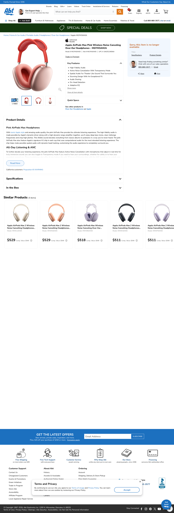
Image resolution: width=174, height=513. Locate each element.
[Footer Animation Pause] (170, 509)
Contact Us (13, 472)
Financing (124, 6)
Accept (127, 490)
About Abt (49, 468)
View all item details (75, 92)
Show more (71, 88)
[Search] (120, 12)
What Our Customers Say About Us (156, 2)
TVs (75, 20)
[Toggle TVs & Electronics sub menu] (83, 20)
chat (162, 21)
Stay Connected (132, 508)
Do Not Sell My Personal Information (74, 510)
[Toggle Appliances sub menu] (66, 20)
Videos (76, 6)
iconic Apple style (18, 132)
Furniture (44, 20)
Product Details (155, 55)
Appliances (61, 20)
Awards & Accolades (52, 475)
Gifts (62, 6)
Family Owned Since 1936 (14, 2)
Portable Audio (32, 35)
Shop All (11, 20)
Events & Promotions (17, 479)
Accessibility (53, 510)
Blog (56, 6)
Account (81, 472)
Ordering (82, 468)
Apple (88, 109)
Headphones (45, 35)
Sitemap (31, 510)
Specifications (136, 55)
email (168, 21)
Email (156, 67)
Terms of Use (8, 510)
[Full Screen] (60, 89)
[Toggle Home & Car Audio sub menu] (101, 20)
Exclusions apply (73, 440)
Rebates (115, 6)
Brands (49, 6)
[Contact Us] (133, 67)
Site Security (41, 510)
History (47, 472)
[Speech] (113, 11)
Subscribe (137, 436)
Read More (15, 163)
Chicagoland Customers (18, 475)
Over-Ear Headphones (60, 35)
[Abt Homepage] (9, 12)
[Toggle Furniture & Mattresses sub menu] (54, 20)
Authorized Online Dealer (54, 479)
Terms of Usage (78, 488)
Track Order (86, 6)
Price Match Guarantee (87, 479)
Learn (69, 6)
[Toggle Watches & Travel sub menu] (135, 20)
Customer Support (17, 468)
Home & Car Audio (17, 35)
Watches (127, 20)
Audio (93, 20)
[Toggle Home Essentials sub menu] (118, 20)
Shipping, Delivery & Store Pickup (91, 475)
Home (110, 20)
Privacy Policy (21, 510)
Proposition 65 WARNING (33, 170)
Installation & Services (101, 6)
